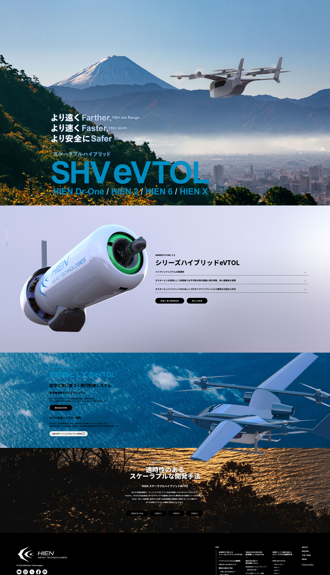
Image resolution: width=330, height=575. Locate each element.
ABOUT (252, 12)
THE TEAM (276, 12)
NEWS (287, 12)
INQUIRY (264, 12)
